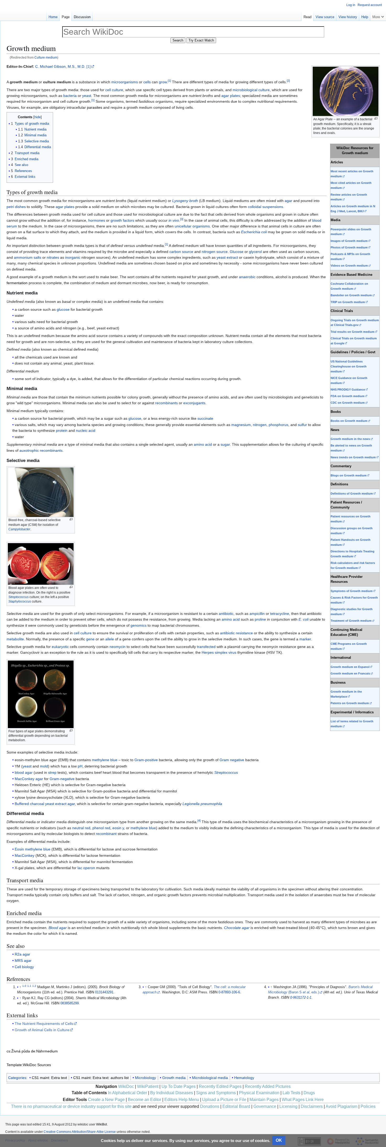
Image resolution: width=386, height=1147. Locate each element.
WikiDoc (126, 1086)
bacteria (70, 96)
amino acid (203, 444)
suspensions (272, 207)
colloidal (254, 207)
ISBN (90, 992)
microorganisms (124, 82)
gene (90, 639)
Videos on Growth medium (349, 265)
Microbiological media (210, 1078)
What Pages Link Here (303, 1099)
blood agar (24, 772)
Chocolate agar (236, 928)
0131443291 (104, 992)
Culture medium (45, 57)
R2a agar (22, 954)
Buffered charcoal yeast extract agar (45, 804)
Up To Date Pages (178, 1086)
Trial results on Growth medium (352, 331)
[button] (378, 16)
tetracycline (279, 613)
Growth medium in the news (350, 438)
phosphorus (278, 425)
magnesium (241, 425)
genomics (139, 625)
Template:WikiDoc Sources (29, 1065)
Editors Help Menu (181, 1099)
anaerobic (247, 277)
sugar (225, 444)
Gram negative (232, 760)
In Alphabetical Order (127, 1093)
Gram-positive (146, 760)
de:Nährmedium (44, 1051)
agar (288, 201)
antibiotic (226, 613)
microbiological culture (251, 90)
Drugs (309, 1093)
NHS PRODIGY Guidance (348, 389)
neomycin (117, 647)
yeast (86, 96)
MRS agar (23, 960)
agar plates (230, 96)
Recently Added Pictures (268, 1086)
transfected (206, 647)
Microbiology (145, 1078)
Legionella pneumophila (202, 804)
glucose (63, 309)
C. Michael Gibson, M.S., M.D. (60, 66)
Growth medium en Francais (350, 673)
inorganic (72, 257)
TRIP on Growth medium (348, 302)
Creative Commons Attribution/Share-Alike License (80, 1132)
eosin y (118, 828)
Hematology (244, 1078)
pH (80, 766)
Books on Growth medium (349, 420)
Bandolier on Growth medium (351, 295)
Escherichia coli (254, 232)
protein (61, 430)
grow (163, 82)
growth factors (122, 220)
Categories (17, 1078)
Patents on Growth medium (350, 703)
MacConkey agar (29, 779)
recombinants (166, 403)
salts (37, 257)
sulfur (302, 425)
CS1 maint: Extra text (49, 1078)
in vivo (174, 220)
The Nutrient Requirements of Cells (44, 1023)
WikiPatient (147, 1086)
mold (44, 766)
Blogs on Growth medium (349, 475)
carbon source (181, 252)
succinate (205, 418)
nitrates (53, 257)
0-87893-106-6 (229, 992)
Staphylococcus (19, 601)
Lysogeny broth (185, 201)
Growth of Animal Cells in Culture (42, 1030)
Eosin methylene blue (32, 849)
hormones (96, 220)
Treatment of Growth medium (351, 620)
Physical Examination (259, 1093)
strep (52, 772)
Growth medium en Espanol (350, 666)
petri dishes (16, 207)
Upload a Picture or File (224, 1099)
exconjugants (194, 403)
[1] (88, 66)
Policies (368, 1106)
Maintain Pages (264, 1099)
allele (109, 639)
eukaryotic (60, 647)
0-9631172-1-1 (300, 997)
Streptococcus (18, 597)
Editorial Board (236, 1106)
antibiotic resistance (236, 633)
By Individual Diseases (171, 1093)
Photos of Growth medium (349, 247)
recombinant (106, 834)
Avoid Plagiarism (341, 1106)
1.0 (24, 985)
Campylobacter (19, 529)
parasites (94, 107)
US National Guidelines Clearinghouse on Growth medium (349, 366)
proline (260, 619)
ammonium (23, 257)
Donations (209, 1106)
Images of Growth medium (349, 240)
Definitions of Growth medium (352, 493)
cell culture (114, 90)
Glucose (236, 252)
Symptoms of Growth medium (352, 591)
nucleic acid (85, 430)
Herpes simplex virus (219, 652)
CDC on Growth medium (348, 402)
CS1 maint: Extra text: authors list (101, 1078)
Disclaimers (312, 1106)
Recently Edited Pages (220, 1086)
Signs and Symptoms (216, 1093)
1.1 (29, 985)
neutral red (81, 828)
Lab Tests (291, 1093)
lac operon (86, 868)
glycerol (255, 252)
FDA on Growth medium (347, 396)
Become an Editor (144, 1099)
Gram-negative (62, 779)
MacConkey (24, 855)
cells (147, 82)
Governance (264, 1106)
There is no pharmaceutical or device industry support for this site (71, 1106)
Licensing (288, 1106)
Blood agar (58, 928)
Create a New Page (106, 1099)
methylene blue (104, 760)
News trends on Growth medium (353, 457)
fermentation (17, 283)
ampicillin (257, 613)
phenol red (101, 828)
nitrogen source (215, 252)
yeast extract (227, 257)
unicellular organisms (192, 226)
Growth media (174, 1078)
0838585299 (69, 1003)
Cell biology (24, 967)
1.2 (34, 985)
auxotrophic (29, 450)
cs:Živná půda (18, 1051)
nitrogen (260, 425)
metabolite (15, 639)
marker (305, 639)
